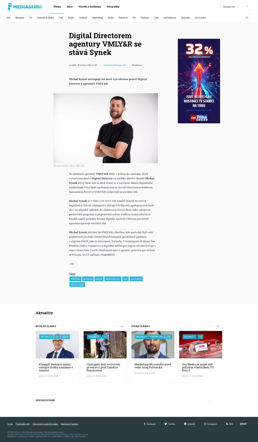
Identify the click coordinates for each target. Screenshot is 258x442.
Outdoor (83, 17)
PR (134, 17)
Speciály (185, 17)
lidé (125, 278)
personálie (136, 278)
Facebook (151, 424)
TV (30, 17)
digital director (113, 278)
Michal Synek (77, 284)
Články (57, 6)
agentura (88, 278)
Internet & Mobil (45, 17)
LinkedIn (191, 424)
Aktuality (19, 17)
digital (99, 278)
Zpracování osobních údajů (45, 424)
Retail (111, 17)
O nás (10, 424)
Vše (8, 17)
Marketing (97, 17)
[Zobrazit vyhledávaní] (247, 18)
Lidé (156, 17)
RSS (231, 424)
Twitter (171, 424)
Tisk (61, 17)
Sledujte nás (229, 7)
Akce (70, 6)
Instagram (212, 424)
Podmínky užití (23, 424)
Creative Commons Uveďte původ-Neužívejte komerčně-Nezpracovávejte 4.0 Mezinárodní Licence (47, 434)
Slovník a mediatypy (90, 6)
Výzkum (144, 17)
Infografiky (113, 6)
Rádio (71, 17)
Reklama (123, 17)
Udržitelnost (169, 17)
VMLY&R (75, 278)
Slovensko (200, 17)
